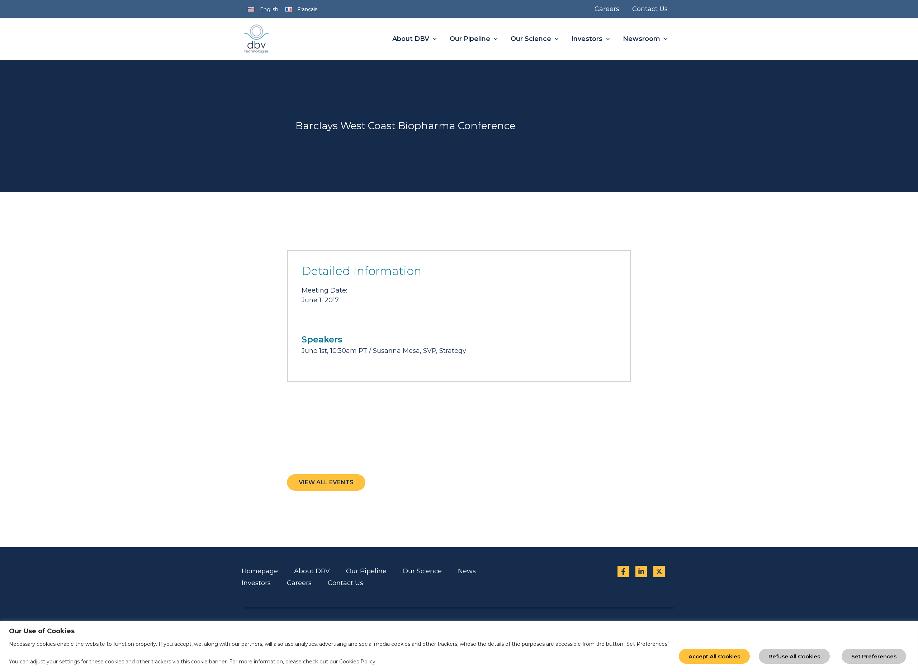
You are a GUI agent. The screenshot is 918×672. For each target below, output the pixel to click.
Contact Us (345, 583)
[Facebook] (623, 571)
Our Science (422, 571)
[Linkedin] (641, 571)
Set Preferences (873, 656)
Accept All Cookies (714, 656)
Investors (256, 583)
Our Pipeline (366, 571)
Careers (299, 583)
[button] (433, 39)
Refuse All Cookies (794, 656)
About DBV (312, 571)
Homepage (260, 571)
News (467, 571)
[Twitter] (659, 571)
